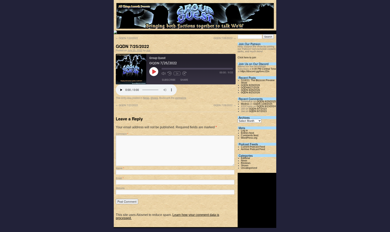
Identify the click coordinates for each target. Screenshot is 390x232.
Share (184, 80)
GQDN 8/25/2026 (250, 92)
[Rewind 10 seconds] (170, 73)
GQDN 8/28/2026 (250, 85)
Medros (245, 103)
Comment (122, 133)
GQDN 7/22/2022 (127, 38)
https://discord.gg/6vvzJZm (254, 71)
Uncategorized (249, 168)
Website (120, 188)
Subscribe (169, 80)
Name (120, 168)
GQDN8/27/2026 (250, 87)
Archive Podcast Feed (253, 149)
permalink (180, 97)
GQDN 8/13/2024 (266, 106)
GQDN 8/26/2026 (250, 90)
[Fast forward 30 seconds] (184, 73)
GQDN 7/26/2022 (224, 38)
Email (120, 178)
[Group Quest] (195, 26)
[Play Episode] (153, 71)
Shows (154, 97)
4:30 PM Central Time (264, 69)
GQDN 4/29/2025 (266, 101)
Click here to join (247, 57)
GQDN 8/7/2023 (258, 108)
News (146, 97)
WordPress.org (249, 137)
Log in (244, 130)
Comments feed (249, 135)
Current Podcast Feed (253, 146)
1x (177, 73)
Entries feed (247, 133)
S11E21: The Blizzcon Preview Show (258, 81)
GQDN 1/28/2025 (262, 103)
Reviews (245, 163)
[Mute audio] (163, 73)
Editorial (245, 158)
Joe (148, 50)
